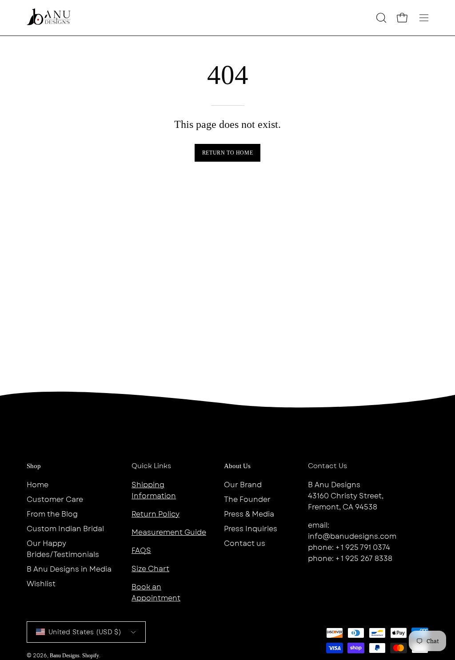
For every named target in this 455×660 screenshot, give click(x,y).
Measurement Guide (169, 532)
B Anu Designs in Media (69, 569)
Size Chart (150, 569)
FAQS (141, 550)
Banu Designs (65, 655)
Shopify (90, 655)
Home (37, 485)
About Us (237, 465)
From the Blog (52, 514)
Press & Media (249, 514)
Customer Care (55, 499)
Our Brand (243, 485)
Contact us (244, 543)
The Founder (247, 499)
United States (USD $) (84, 632)
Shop (34, 465)
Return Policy (156, 514)
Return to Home (227, 153)
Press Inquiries (250, 529)
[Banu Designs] (49, 18)
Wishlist (41, 584)
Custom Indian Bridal (65, 529)
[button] (380, 18)
